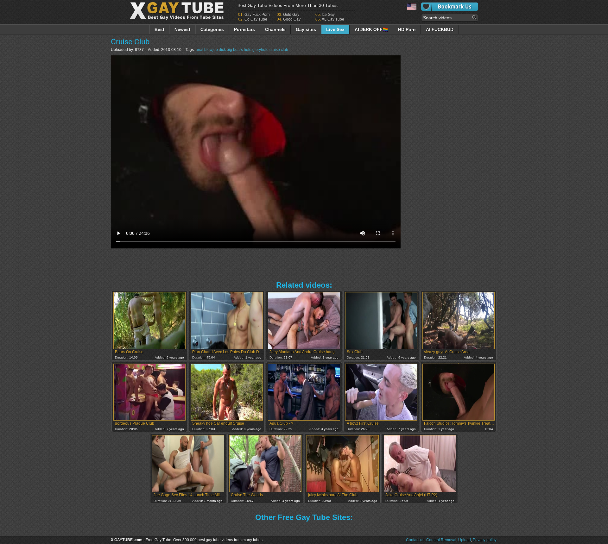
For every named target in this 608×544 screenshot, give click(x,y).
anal (199, 49)
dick (222, 49)
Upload (464, 540)
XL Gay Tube (333, 19)
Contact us (415, 540)
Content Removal (441, 540)
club (284, 49)
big (229, 49)
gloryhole (260, 49)
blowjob (211, 49)
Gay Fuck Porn (257, 14)
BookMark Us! (449, 7)
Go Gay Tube (255, 19)
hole (247, 49)
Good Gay (292, 19)
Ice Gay (328, 14)
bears (238, 49)
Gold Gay (291, 14)
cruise (274, 49)
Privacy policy (484, 540)
